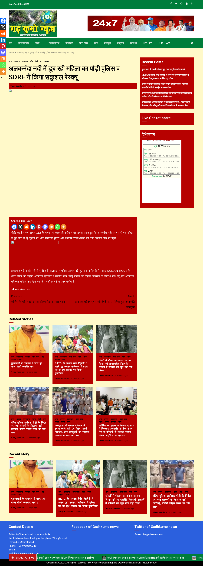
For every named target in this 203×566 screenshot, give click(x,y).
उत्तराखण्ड (16, 61)
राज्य (37, 43)
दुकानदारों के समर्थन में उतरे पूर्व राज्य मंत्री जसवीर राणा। (29, 339)
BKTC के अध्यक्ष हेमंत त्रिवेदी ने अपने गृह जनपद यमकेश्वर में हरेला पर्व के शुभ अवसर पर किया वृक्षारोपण (72, 339)
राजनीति (14, 359)
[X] (20, 227)
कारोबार (69, 43)
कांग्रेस (28, 357)
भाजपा (86, 357)
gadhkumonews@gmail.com (24, 553)
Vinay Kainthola (17, 86)
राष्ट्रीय (120, 43)
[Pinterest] (39, 227)
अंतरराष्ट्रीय (23, 43)
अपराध (19, 419)
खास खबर (83, 43)
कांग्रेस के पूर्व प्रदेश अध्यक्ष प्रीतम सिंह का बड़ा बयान (38, 299)
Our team (164, 43)
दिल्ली (101, 422)
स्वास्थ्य (133, 43)
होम (10, 43)
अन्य (10, 61)
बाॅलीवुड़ (107, 43)
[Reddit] (26, 227)
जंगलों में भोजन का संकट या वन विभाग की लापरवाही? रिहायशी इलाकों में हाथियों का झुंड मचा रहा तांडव (116, 339)
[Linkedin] (33, 227)
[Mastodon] (45, 227)
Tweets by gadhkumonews (149, 534)
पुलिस (31, 61)
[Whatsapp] (57, 227)
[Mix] (51, 227)
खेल (96, 43)
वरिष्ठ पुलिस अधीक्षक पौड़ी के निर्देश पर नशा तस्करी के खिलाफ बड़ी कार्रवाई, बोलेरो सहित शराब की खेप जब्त (29, 401)
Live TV (147, 43)
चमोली (57, 422)
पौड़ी (36, 61)
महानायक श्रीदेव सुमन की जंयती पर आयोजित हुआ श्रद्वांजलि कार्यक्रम (104, 302)
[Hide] (1, 78)
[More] (63, 227)
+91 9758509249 (26, 545)
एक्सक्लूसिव (54, 43)
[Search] (192, 43)
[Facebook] (14, 227)
